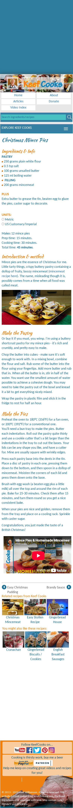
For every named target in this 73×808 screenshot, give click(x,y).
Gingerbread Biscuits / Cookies (36, 654)
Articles (18, 101)
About (54, 95)
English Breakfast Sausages (58, 654)
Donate (54, 101)
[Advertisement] (36, 36)
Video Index (18, 107)
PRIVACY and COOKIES (14, 804)
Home (18, 95)
